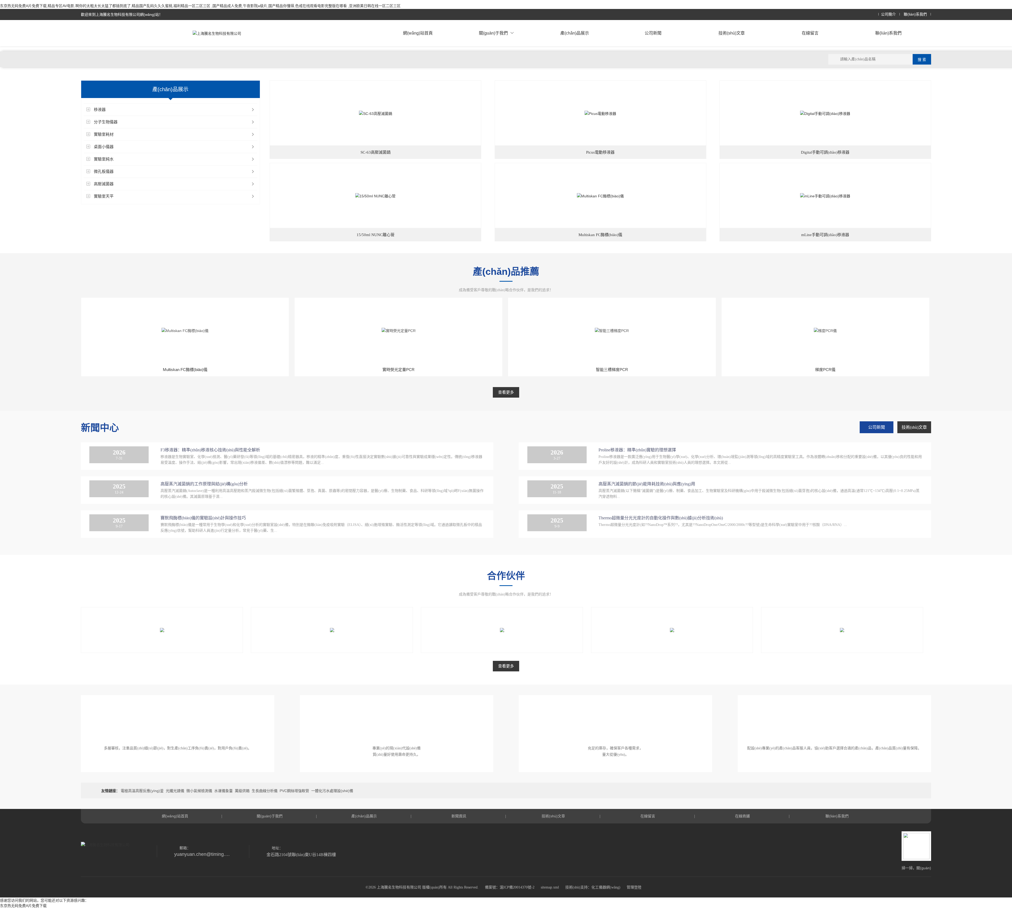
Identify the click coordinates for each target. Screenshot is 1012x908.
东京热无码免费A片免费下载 (23, 906)
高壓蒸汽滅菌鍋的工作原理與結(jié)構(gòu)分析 (204, 484)
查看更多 (506, 392)
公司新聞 (653, 33)
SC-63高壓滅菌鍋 (376, 152)
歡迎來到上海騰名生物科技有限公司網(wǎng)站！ (122, 14)
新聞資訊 (458, 816)
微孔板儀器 (104, 171)
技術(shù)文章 (731, 33)
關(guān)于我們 (493, 33)
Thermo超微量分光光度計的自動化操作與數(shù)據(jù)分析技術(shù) (661, 518)
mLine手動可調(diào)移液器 (825, 235)
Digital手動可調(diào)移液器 (825, 152)
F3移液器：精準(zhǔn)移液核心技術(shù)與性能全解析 (210, 450)
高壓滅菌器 (104, 184)
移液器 (100, 109)
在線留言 (810, 33)
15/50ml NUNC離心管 (376, 235)
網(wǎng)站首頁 (418, 33)
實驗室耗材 (104, 134)
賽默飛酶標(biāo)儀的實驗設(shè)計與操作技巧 (203, 518)
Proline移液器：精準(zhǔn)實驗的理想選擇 (637, 450)
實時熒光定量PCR (398, 369)
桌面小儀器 (104, 146)
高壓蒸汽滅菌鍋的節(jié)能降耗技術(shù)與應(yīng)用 (647, 484)
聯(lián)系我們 (915, 14)
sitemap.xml (550, 887)
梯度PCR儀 (825, 369)
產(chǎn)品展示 (574, 33)
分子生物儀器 (106, 122)
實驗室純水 (104, 159)
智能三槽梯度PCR (612, 369)
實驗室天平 (104, 196)
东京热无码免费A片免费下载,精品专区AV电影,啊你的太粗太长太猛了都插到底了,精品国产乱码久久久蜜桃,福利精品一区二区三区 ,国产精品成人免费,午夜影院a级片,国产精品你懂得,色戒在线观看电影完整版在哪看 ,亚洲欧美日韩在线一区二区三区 (200, 6)
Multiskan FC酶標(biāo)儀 (600, 235)
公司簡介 (888, 14)
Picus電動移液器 (600, 152)
